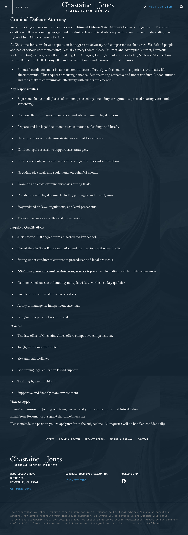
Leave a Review (69, 439)
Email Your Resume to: (27, 416)
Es (27, 7)
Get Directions (20, 488)
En (18, 7)
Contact (143, 439)
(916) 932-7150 (76, 480)
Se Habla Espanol (121, 439)
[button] (181, 7)
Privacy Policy (94, 439)
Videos (50, 439)
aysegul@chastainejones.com (64, 416)
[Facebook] (124, 481)
